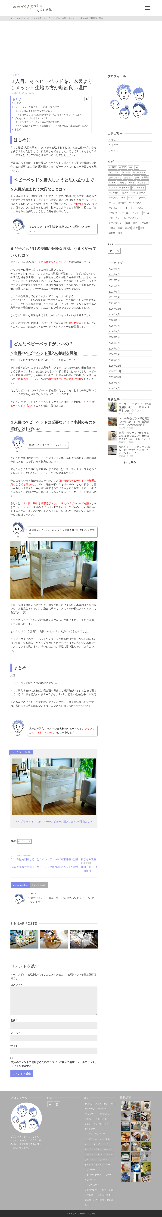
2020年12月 (115, 308)
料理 (136, 228)
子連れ (112, 228)
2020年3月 (114, 348)
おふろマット (139, 172)
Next (95, 939)
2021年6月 (114, 291)
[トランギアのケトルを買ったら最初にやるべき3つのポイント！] (135, 1146)
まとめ (18, 129)
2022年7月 (114, 280)
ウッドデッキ (138, 187)
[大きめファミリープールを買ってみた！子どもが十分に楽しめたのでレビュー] (135, 1167)
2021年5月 (114, 297)
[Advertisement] (81, 44)
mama (31, 93)
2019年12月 (115, 365)
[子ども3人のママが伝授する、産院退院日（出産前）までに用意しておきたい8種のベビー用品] (146, 1116)
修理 (128, 223)
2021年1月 (114, 303)
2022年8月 (114, 274)
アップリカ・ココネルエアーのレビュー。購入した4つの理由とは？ (54, 821)
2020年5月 (114, 337)
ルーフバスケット (132, 218)
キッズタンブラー (117, 197)
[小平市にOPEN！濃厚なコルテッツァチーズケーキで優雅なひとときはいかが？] (146, 1136)
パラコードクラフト (131, 213)
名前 (13, 1020)
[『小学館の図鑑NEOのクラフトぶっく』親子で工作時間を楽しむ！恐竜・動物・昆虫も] (125, 1136)
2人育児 (112, 167)
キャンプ (132, 197)
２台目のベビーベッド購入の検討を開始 (39, 122)
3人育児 (122, 167)
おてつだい (114, 172)
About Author (20, 885)
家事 (120, 228)
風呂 (120, 233)
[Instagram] (118, 251)
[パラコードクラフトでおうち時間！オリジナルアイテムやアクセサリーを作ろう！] (146, 1167)
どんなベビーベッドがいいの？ (31, 118)
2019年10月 (115, 377)
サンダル (113, 207)
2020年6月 (114, 331)
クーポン (143, 197)
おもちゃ (128, 177)
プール (146, 213)
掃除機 (128, 228)
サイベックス (135, 202)
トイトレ (124, 207)
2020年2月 (114, 354)
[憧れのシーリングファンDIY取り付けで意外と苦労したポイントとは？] (112, 450)
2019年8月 (114, 388)
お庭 (137, 177)
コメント (16, 984)
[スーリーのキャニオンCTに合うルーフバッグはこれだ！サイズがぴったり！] (146, 1146)
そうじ (132, 182)
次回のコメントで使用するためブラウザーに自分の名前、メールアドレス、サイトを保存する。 (54, 1064)
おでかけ (126, 172)
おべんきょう (115, 177)
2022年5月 (114, 285)
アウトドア (143, 182)
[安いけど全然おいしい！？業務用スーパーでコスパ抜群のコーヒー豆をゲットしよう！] (125, 1167)
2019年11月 (115, 371)
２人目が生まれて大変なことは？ (36, 110)
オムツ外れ (114, 192)
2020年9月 (114, 314)
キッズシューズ (138, 192)
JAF (136, 167)
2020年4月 (114, 342)
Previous (13, 939)
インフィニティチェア (119, 187)
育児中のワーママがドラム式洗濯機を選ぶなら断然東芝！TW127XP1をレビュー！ (135, 435)
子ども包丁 (145, 223)
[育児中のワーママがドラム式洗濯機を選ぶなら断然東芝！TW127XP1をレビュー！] (112, 435)
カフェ (125, 192)
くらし (112, 139)
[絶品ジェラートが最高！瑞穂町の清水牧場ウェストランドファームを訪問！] (135, 1156)
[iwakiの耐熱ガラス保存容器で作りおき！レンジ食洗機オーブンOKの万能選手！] (112, 421)
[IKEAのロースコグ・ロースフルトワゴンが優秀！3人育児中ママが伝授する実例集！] (135, 1116)
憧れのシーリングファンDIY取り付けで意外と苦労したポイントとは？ (134, 450)
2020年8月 (114, 320)
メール (15, 1033)
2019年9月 (114, 382)
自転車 (112, 233)
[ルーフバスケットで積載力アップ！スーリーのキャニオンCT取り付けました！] (125, 1156)
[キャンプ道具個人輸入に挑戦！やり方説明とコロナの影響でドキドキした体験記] (125, 1146)
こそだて (14, 75)
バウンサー (114, 213)
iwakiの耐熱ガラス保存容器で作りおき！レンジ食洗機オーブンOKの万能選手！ (134, 421)
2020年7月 (114, 325)
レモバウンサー (116, 223)
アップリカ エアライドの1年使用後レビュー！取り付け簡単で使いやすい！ (135, 407)
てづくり (114, 150)
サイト (14, 1045)
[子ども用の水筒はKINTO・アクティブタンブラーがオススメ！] (135, 1177)
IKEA (130, 167)
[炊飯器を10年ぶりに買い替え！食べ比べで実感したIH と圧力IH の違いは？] (146, 1126)
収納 (135, 223)
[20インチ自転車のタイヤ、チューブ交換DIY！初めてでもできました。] (146, 1177)
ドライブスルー (138, 207)
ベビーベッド (24, 841)
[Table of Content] (86, 99)
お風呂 (145, 177)
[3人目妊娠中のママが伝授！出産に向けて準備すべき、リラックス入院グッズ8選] (135, 1126)
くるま (112, 182)
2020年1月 (114, 360)
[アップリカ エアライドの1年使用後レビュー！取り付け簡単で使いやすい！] (112, 407)
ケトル (112, 202)
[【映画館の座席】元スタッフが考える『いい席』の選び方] (125, 1126)
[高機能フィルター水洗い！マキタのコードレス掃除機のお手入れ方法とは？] (146, 1156)
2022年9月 (114, 268)
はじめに (19, 103)
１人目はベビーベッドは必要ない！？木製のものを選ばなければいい (53, 125)
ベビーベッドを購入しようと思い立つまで (36, 107)
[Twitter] (111, 251)
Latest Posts (39, 885)
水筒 (142, 228)
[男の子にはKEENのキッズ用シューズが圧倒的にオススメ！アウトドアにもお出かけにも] (125, 1177)
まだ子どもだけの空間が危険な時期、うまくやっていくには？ (50, 114)
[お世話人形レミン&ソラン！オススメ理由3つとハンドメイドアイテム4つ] (135, 1136)
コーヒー (122, 202)
